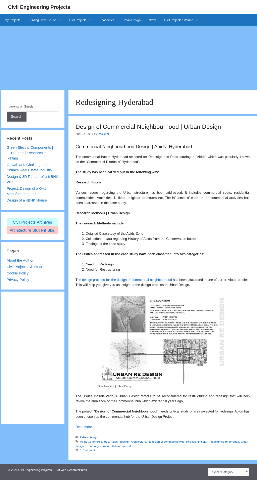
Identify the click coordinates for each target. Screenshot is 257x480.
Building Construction (42, 20)
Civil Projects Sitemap (178, 20)
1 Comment (87, 450)
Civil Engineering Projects (39, 7)
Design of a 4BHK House (27, 200)
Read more (83, 427)
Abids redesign (120, 441)
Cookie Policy (18, 273)
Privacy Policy (18, 280)
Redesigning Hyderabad (223, 441)
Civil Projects (78, 20)
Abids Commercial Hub (94, 441)
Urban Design (131, 20)
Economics (107, 20)
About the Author (20, 260)
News (152, 20)
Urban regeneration (98, 446)
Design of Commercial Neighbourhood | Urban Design (148, 126)
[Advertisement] (128, 56)
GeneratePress (77, 470)
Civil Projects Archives (32, 222)
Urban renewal (121, 446)
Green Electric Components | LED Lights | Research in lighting (30, 152)
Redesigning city (196, 441)
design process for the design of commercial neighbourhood (127, 280)
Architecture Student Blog (32, 230)
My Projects (12, 20)
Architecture (138, 441)
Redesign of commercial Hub (166, 441)
